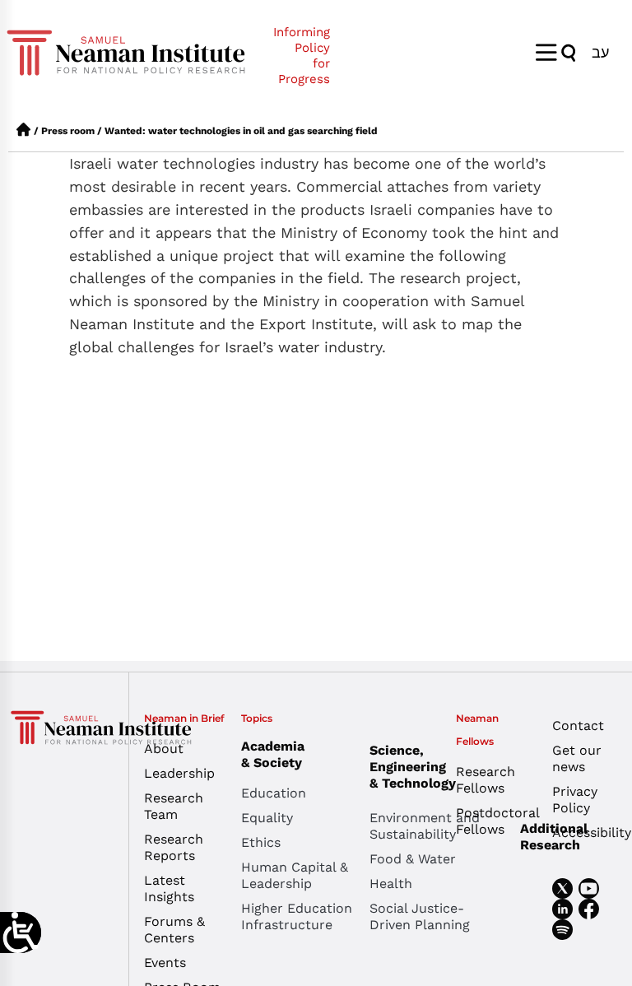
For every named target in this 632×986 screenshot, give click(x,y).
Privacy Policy (574, 800)
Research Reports (173, 847)
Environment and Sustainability (424, 826)
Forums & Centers (174, 930)
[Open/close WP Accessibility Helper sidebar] (20, 932)
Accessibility (588, 832)
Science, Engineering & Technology (412, 766)
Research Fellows (485, 780)
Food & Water (412, 859)
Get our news (577, 758)
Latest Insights (169, 888)
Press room (68, 131)
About (164, 748)
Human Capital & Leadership (294, 875)
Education (273, 793)
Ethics (261, 842)
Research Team (173, 806)
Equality (267, 818)
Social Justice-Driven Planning (419, 916)
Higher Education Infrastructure (296, 916)
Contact (578, 725)
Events (165, 962)
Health (390, 883)
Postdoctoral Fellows (491, 821)
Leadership (179, 773)
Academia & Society (272, 754)
